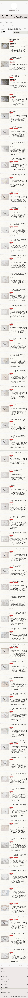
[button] (1, 4)
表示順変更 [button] (17, 32)
